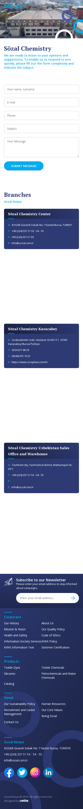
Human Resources (53, 704)
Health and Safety (15, 635)
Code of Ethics (51, 635)
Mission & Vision (15, 629)
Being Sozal (49, 716)
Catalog (9, 684)
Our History (11, 623)
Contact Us (11, 722)
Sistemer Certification (56, 647)
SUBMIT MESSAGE (23, 166)
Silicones (9, 673)
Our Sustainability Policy (19, 704)
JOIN (73, 598)
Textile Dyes (12, 667)
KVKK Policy (49, 641)
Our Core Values (52, 710)
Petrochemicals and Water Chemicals (59, 676)
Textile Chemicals (53, 667)
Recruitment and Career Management (19, 712)
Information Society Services (22, 641)
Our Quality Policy (53, 629)
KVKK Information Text (19, 647)
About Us (48, 623)
